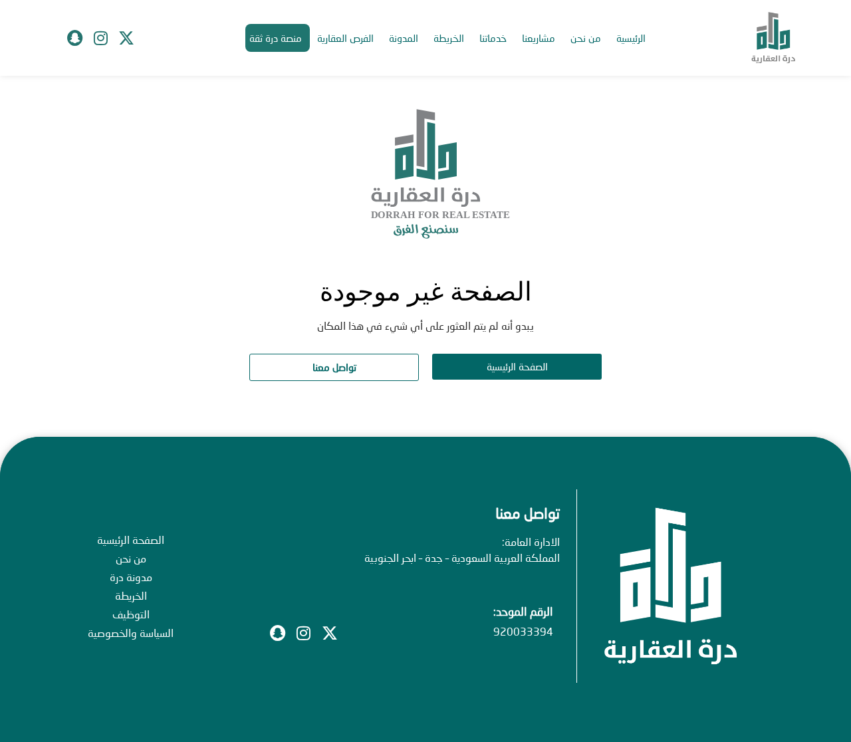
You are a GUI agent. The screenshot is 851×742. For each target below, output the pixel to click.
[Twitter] (126, 38)
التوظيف (131, 614)
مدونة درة (131, 576)
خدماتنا (493, 38)
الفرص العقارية (345, 38)
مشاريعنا (538, 38)
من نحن (585, 38)
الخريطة (448, 38)
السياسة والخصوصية (131, 632)
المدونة (403, 38)
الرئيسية (631, 38)
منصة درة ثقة (275, 38)
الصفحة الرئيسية (130, 539)
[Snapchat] (74, 38)
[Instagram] (100, 38)
